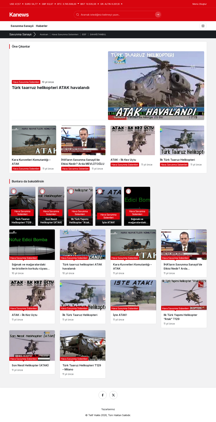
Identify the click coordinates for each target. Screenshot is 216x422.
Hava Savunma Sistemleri (65, 34)
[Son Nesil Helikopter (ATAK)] (51, 206)
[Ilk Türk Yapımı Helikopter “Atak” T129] (80, 206)
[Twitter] (113, 395)
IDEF (84, 34)
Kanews (19, 14)
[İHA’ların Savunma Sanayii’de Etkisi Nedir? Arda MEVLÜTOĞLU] (83, 149)
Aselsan (44, 34)
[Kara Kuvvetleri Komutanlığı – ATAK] (34, 149)
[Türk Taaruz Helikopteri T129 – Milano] (22, 206)
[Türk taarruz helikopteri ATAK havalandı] (82, 253)
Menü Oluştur (200, 4)
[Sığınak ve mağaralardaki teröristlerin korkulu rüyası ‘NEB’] (137, 206)
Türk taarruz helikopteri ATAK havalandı (50, 87)
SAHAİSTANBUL (98, 34)
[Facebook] (103, 395)
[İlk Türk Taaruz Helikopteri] (182, 147)
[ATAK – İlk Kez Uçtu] (133, 147)
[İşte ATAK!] (108, 206)
